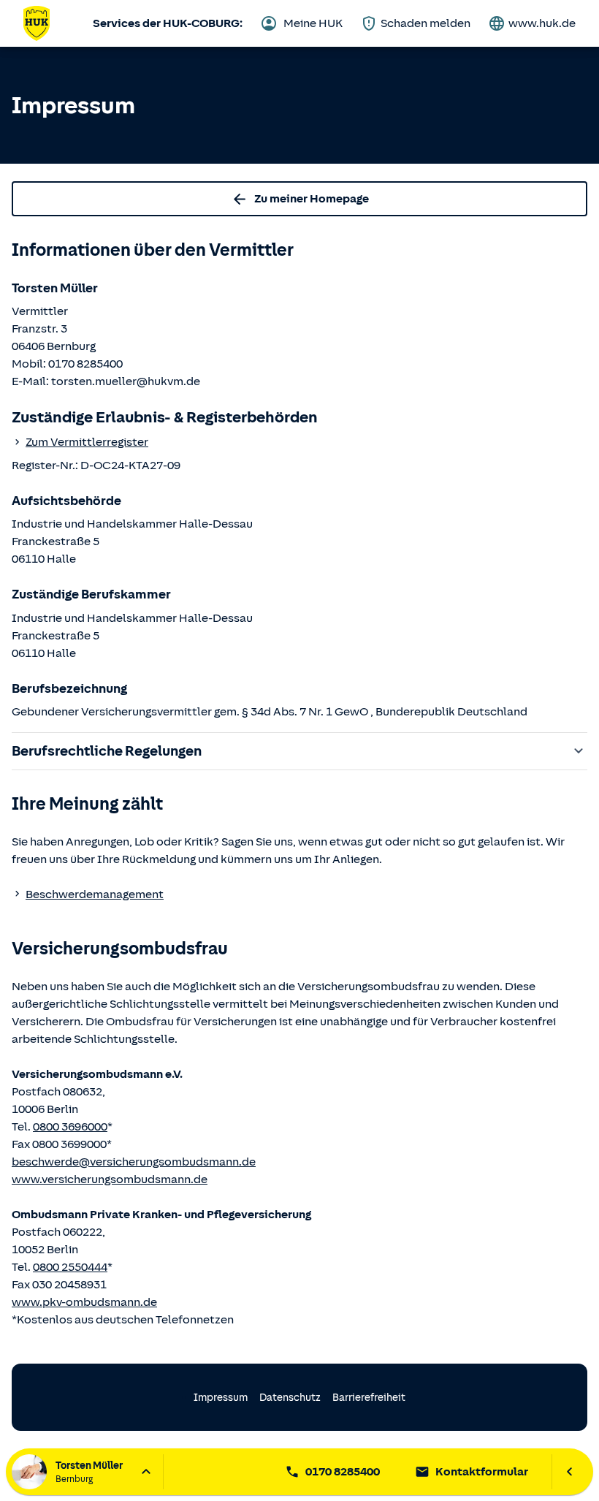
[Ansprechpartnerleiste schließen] (569, 1471)
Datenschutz (290, 1397)
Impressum (221, 1397)
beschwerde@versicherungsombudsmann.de (134, 1161)
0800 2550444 (70, 1267)
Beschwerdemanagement (95, 894)
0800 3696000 (70, 1126)
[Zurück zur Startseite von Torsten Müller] (36, 23)
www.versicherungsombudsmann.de (109, 1179)
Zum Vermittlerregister (87, 442)
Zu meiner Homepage (311, 198)
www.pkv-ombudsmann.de (84, 1302)
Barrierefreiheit (368, 1397)
